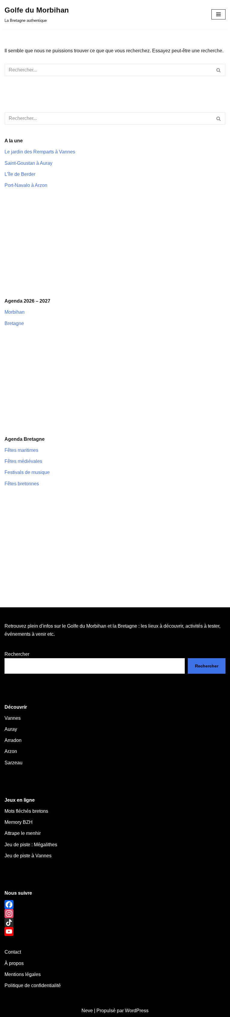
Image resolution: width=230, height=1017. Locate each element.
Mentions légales (22, 974)
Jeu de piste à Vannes (28, 855)
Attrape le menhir (22, 833)
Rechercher (16, 654)
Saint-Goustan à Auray (28, 163)
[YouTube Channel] (115, 931)
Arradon (13, 740)
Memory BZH (18, 822)
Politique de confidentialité (32, 985)
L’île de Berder (19, 174)
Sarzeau (13, 762)
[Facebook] (115, 904)
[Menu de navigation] (218, 14)
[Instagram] (115, 913)
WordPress (137, 1010)
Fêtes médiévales (23, 461)
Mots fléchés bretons (26, 811)
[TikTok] (115, 922)
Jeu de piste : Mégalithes (30, 844)
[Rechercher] (219, 70)
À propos (14, 963)
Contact (12, 952)
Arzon (10, 751)
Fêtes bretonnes (21, 483)
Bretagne (14, 323)
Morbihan (14, 312)
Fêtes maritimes (21, 450)
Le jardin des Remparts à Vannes (39, 151)
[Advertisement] (115, 243)
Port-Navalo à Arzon (25, 185)
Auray (10, 729)
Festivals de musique (27, 472)
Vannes (12, 718)
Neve (87, 1010)
